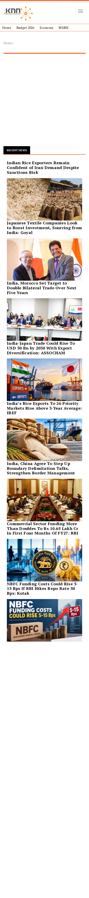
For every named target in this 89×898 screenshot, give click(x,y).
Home (6, 27)
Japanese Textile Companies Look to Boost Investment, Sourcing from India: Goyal (44, 227)
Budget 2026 (25, 27)
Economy (46, 27)
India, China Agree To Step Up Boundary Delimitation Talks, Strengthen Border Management (41, 468)
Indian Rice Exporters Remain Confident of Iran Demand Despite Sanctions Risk (43, 167)
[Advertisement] (44, 101)
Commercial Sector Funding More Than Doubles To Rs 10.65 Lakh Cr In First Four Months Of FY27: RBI (42, 528)
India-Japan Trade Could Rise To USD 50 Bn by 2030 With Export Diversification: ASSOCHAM (41, 347)
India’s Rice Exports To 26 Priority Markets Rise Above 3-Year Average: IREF (44, 408)
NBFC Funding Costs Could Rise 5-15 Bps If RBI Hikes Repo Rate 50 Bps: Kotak (42, 588)
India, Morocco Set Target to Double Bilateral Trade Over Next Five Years (41, 287)
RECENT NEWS (17, 150)
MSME (64, 27)
